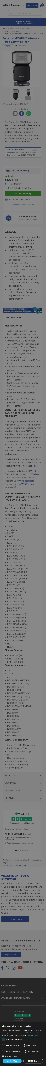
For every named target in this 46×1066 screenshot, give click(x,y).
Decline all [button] (33, 1061)
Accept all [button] (12, 1061)
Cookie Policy (33, 1035)
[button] (23, 1056)
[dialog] (23, 1044)
